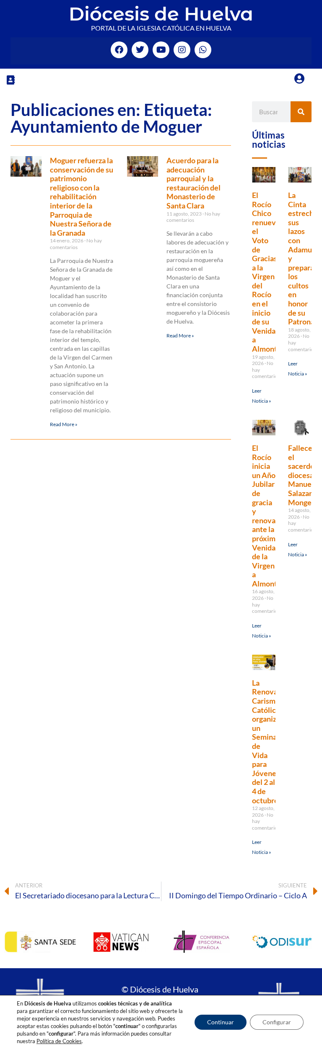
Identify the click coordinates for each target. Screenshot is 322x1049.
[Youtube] (161, 49)
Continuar (220, 1022)
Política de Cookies (59, 1041)
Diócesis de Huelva (161, 13)
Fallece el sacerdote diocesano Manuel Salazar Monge (305, 475)
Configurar (276, 1022)
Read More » (64, 424)
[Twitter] (140, 49)
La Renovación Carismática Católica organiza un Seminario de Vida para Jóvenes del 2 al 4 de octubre (272, 741)
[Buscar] (301, 111)
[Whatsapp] (203, 49)
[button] (10, 80)
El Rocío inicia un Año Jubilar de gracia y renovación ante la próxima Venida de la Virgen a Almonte (271, 515)
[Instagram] (182, 49)
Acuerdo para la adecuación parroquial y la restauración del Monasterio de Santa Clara (193, 183)
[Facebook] (119, 49)
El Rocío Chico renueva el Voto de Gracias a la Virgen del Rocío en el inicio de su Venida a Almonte (266, 271)
